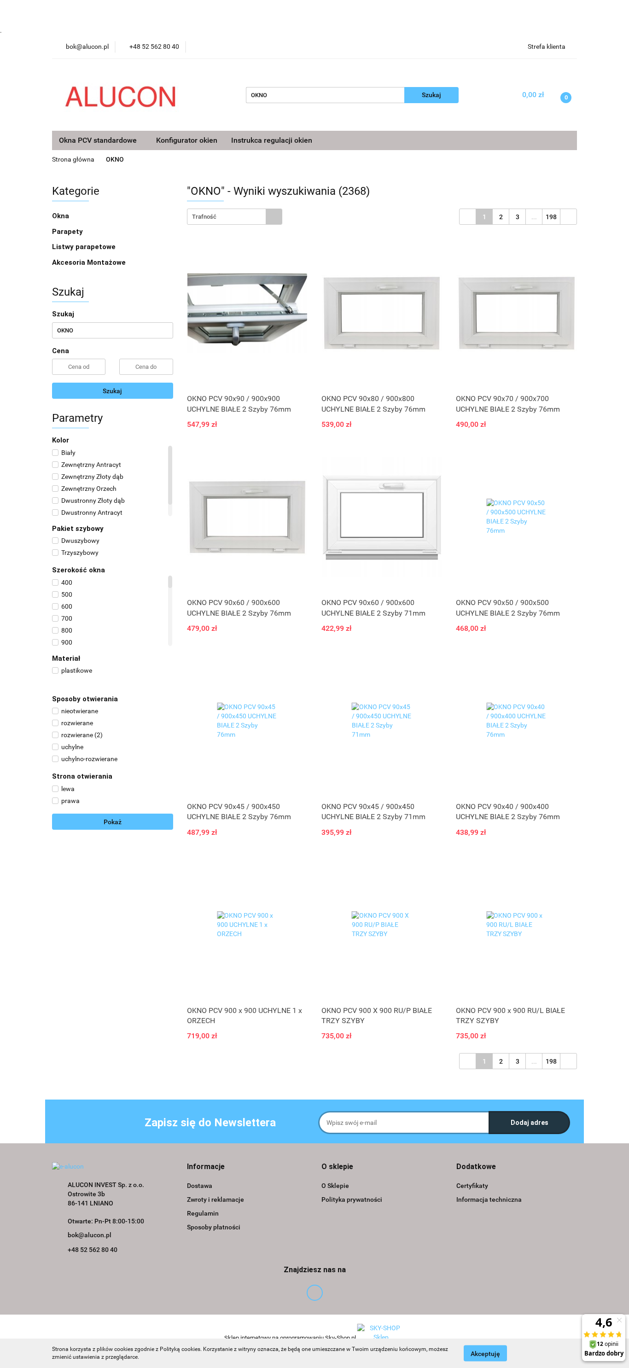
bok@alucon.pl (89, 1235)
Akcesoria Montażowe (90, 262)
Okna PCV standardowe (99, 140)
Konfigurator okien (186, 140)
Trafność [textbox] (204, 216)
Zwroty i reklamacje (215, 1199)
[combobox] (234, 217)
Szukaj (112, 391)
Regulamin (203, 1213)
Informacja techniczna (489, 1199)
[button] (206, 1167)
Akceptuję (485, 1353)
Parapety (68, 231)
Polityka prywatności (351, 1199)
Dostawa (199, 1185)
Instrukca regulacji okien (271, 140)
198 (551, 217)
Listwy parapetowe (84, 247)
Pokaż (113, 822)
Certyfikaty (472, 1185)
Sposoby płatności (213, 1227)
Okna (61, 216)
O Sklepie (335, 1185)
